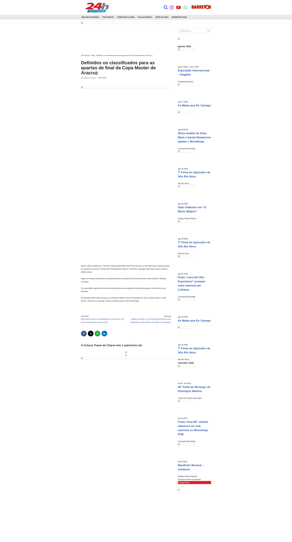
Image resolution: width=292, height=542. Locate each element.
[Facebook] (84, 333)
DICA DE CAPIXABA (90, 17)
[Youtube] (178, 7)
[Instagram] (172, 7)
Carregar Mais (183, 483)
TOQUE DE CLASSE (126, 17)
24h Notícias (85, 55)
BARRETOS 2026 (179, 17)
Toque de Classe (90, 78)
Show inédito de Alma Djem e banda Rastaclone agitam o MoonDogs (194, 137)
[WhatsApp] (97, 333)
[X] (91, 333)
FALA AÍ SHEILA (145, 17)
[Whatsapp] (185, 7)
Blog (93, 55)
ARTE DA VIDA (161, 17)
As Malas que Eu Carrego (194, 105)
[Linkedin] (104, 333)
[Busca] (166, 7)
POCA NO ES (108, 17)
